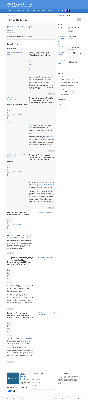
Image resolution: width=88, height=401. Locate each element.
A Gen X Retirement (72, 36)
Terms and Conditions (62, 398)
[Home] (13, 378)
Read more (52, 94)
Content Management (19, 10)
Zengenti (31, 125)
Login (79, 398)
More (69, 67)
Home (9, 10)
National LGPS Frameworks (47, 184)
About (55, 398)
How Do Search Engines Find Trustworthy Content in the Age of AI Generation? (74, 29)
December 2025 (35, 385)
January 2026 (35, 382)
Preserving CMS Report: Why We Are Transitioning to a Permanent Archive (74, 46)
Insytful (43, 130)
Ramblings (64, 94)
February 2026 (35, 379)
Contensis (43, 125)
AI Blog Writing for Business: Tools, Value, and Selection (74, 54)
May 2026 (34, 377)
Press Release (41, 64)
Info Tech (50, 10)
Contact (75, 398)
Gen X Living (62, 383)
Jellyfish (46, 87)
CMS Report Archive (19, 4)
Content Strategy (41, 10)
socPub (61, 103)
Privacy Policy (70, 398)
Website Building (31, 10)
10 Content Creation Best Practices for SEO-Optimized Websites (73, 61)
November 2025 (35, 388)
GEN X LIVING (62, 106)
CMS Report (62, 104)
